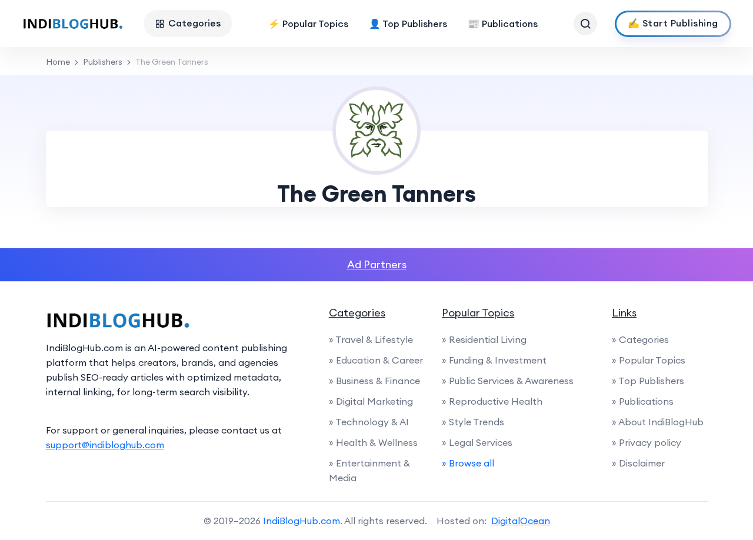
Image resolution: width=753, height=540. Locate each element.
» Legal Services (477, 442)
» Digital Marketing (371, 401)
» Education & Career (376, 360)
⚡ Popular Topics (308, 23)
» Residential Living (484, 339)
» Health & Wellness (373, 442)
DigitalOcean (520, 520)
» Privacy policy (646, 442)
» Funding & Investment (494, 360)
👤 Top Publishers (408, 23)
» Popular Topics (648, 360)
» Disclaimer (638, 463)
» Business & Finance (374, 380)
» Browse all (468, 463)
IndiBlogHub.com (301, 520)
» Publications (643, 401)
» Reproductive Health (492, 401)
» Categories (640, 339)
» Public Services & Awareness (508, 380)
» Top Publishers (648, 380)
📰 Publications (503, 23)
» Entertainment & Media (369, 470)
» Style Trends (473, 422)
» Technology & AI (369, 422)
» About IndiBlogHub (658, 422)
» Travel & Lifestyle (371, 339)
